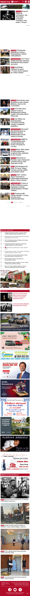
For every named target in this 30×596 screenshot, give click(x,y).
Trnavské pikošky (15, 59)
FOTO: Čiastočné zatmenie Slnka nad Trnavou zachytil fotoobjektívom (16, 241)
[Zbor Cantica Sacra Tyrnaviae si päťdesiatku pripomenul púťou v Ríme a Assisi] (5, 177)
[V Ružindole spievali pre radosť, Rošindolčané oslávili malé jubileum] (5, 53)
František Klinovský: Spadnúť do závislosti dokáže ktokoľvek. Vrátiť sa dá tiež (15, 244)
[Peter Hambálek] (15, 370)
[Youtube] (29, 1)
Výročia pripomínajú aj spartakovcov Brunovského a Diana (14, 259)
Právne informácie (14, 582)
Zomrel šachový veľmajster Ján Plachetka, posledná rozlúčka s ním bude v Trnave (22, 16)
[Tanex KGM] (15, 322)
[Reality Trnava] (15, 461)
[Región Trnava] (15, 426)
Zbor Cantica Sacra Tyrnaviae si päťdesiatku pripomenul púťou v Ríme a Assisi (19, 177)
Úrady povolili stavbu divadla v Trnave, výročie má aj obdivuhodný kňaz (20, 196)
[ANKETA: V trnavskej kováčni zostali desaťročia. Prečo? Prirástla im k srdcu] (5, 142)
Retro (12, 67)
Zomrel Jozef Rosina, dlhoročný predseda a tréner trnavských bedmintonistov (20, 296)
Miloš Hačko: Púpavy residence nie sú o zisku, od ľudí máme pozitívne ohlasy (16, 263)
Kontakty (26, 583)
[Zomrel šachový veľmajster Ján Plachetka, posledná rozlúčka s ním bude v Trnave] (7, 15)
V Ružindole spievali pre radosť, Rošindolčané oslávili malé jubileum (18, 53)
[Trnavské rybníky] (15, 7)
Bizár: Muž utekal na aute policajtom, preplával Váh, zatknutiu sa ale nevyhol (20, 152)
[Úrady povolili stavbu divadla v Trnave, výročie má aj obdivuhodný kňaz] (5, 196)
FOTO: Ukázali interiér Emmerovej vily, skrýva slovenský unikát (13, 552)
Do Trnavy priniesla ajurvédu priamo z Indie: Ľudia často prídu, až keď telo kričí (16, 255)
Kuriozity (13, 149)
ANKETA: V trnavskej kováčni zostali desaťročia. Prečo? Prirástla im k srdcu (19, 142)
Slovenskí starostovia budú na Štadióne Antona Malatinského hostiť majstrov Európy (19, 132)
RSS (23, 583)
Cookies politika (26, 584)
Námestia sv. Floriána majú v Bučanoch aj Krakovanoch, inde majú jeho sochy (20, 160)
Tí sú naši (19, 11)
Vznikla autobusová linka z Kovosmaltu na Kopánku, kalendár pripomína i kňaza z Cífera (17, 252)
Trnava (2, 499)
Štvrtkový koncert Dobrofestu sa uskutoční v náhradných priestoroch (14, 500)
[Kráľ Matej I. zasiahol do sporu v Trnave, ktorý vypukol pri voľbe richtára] (5, 70)
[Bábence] (15, 444)
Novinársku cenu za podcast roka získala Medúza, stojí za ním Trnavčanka (20, 103)
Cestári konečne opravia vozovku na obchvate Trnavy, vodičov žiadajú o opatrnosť (13, 526)
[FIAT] (15, 341)
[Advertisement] (13, 37)
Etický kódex (16, 583)
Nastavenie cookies (18, 584)
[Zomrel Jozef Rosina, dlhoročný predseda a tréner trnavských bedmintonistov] (6, 297)
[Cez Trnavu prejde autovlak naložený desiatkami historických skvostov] (5, 61)
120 (20, 202)
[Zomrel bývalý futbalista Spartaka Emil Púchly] (6, 307)
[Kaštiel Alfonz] (15, 279)
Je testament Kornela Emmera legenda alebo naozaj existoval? (13, 577)
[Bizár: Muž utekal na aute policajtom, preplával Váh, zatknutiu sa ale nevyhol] (5, 152)
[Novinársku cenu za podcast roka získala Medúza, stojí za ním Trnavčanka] (5, 103)
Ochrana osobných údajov (23, 582)
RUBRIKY (16, 1)
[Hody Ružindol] (15, 407)
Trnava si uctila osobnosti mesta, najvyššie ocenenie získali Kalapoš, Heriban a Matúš (19, 186)
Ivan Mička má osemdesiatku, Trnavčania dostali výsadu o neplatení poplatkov (18, 122)
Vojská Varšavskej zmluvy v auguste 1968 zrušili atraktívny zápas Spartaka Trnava (15, 233)
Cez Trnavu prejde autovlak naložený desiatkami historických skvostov (20, 61)
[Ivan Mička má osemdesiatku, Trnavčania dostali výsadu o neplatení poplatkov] (5, 121)
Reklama (20, 583)
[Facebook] (26, 1)
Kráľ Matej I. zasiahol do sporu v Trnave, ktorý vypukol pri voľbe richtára (19, 70)
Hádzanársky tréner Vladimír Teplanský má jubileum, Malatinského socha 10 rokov (17, 237)
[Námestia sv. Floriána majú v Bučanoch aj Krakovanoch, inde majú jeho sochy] (5, 160)
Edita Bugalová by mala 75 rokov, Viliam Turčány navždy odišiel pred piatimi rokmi (19, 169)
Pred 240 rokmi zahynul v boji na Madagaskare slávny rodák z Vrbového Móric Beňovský (20, 112)
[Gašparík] (15, 388)
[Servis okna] (15, 355)
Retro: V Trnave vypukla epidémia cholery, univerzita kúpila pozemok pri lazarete (15, 266)
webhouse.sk (20, 593)
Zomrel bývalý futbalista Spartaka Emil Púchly (21, 304)
